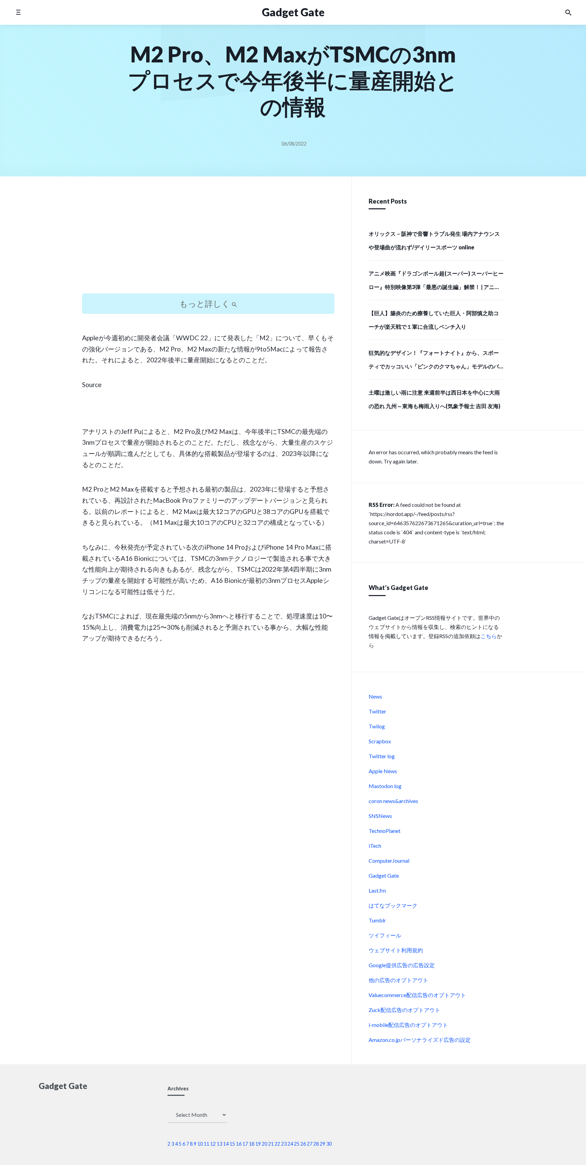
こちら (489, 636)
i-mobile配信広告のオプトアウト (408, 1024)
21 (271, 1144)
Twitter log (382, 756)
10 (200, 1144)
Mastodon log (385, 786)
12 (213, 1144)
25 (296, 1144)
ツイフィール (385, 935)
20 (264, 1144)
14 (226, 1144)
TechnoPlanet (385, 830)
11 (206, 1144)
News (375, 696)
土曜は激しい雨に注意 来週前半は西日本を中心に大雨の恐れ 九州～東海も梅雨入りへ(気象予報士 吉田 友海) (434, 399)
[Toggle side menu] (18, 12)
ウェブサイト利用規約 (396, 950)
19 (258, 1144)
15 (232, 1144)
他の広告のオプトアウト (398, 980)
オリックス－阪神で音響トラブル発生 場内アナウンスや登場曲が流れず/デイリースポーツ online (434, 240)
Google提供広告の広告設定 (402, 965)
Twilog (377, 726)
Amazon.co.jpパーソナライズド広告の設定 (420, 1039)
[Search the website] (568, 12)
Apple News (383, 771)
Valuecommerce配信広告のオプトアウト (417, 995)
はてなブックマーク (393, 905)
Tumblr (377, 920)
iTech (375, 845)
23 (284, 1144)
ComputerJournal (389, 860)
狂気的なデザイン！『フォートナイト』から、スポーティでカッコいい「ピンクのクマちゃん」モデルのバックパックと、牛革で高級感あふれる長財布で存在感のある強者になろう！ (434, 361)
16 (238, 1144)
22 (277, 1144)
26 (303, 1144)
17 (245, 1144)
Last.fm (377, 890)
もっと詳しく (205, 303)
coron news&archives (393, 801)
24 (290, 1144)
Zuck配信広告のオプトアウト (404, 1010)
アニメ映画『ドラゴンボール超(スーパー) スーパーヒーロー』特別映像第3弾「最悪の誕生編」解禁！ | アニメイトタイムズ (436, 282)
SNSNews (380, 816)
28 (316, 1144)
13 (219, 1144)
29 (322, 1144)
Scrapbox (380, 741)
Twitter (377, 711)
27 (309, 1144)
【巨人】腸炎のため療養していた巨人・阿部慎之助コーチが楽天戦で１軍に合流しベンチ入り (434, 320)
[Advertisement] (208, 240)
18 (251, 1144)
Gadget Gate (293, 12)
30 (329, 1144)
